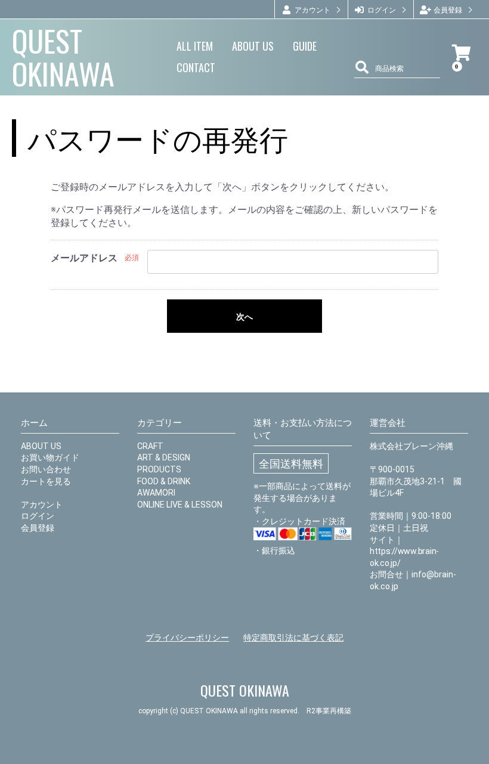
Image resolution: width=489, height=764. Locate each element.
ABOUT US (253, 46)
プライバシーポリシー (187, 637)
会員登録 (37, 528)
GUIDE (305, 46)
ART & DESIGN (163, 457)
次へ (244, 316)
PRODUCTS (159, 469)
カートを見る (46, 481)
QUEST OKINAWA (63, 56)
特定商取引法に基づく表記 (293, 637)
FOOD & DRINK (163, 481)
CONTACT (196, 67)
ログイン (37, 516)
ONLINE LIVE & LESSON (179, 504)
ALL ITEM (195, 46)
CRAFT (150, 446)
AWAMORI (156, 492)
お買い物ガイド (50, 457)
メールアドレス (84, 258)
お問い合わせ (46, 469)
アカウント (42, 504)
